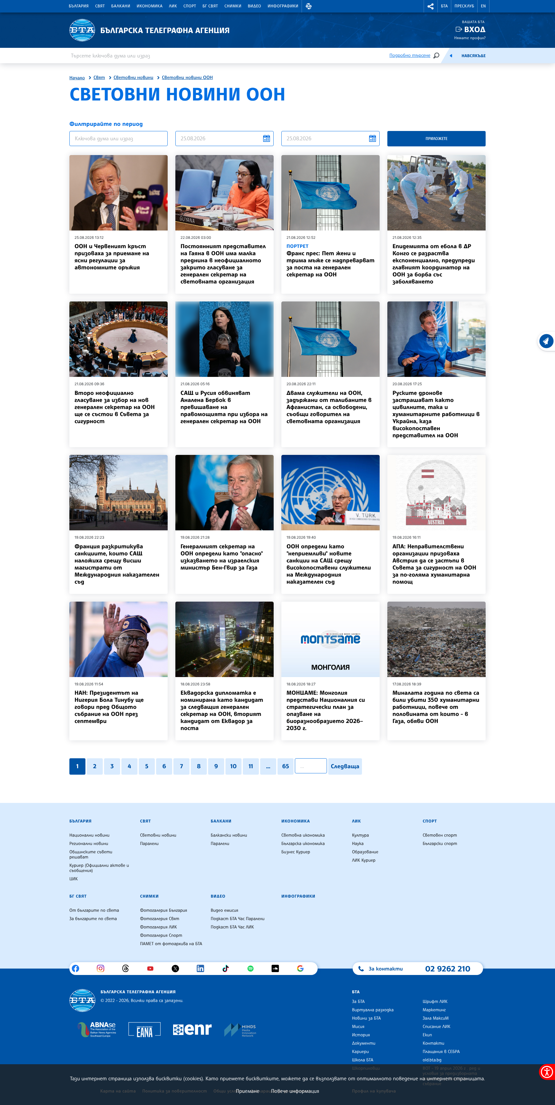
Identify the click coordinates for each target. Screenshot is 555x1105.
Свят (100, 6)
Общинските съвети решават (90, 854)
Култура (360, 835)
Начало (77, 78)
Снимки (233, 6)
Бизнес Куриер (295, 852)
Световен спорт (440, 835)
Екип (427, 1035)
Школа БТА (362, 1060)
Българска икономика (303, 843)
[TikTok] (227, 968)
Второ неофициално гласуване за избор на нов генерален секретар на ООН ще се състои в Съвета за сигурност (115, 407)
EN (483, 6)
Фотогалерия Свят (159, 918)
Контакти (433, 1043)
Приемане (247, 1091)
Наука (358, 843)
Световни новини (134, 77)
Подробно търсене (410, 55)
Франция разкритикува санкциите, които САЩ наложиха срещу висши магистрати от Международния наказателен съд (117, 564)
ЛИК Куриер (363, 860)
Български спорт (440, 843)
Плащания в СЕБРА (441, 1051)
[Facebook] (77, 968)
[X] (177, 968)
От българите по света (94, 910)
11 (251, 766)
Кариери (360, 1051)
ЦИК (73, 879)
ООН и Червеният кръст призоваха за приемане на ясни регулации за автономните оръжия (112, 257)
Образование (365, 852)
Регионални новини (88, 843)
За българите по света (93, 918)
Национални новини (89, 835)
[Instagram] (102, 968)
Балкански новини (229, 835)
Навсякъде (474, 55)
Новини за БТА (366, 1018)
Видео (254, 6)
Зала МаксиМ (436, 1018)
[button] (308, 6)
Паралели (149, 843)
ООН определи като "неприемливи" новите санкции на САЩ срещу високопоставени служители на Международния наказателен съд (328, 564)
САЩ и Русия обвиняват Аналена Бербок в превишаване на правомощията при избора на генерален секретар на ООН (224, 407)
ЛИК (173, 6)
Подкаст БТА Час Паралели (237, 918)
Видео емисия (224, 910)
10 (233, 766)
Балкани (120, 6)
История (361, 1035)
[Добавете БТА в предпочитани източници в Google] (302, 968)
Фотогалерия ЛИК (158, 927)
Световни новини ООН (187, 77)
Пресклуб (464, 6)
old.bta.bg (432, 1060)
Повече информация (295, 1091)
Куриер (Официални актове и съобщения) (99, 868)
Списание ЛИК (436, 1026)
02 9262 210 (448, 968)
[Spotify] (252, 968)
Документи (363, 1043)
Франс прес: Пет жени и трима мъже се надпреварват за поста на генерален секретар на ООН (330, 260)
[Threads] (128, 968)
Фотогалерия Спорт (161, 935)
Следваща (345, 766)
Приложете (436, 138)
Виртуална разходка (373, 1010)
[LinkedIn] (202, 968)
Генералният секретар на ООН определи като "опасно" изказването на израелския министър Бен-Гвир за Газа (222, 557)
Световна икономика (303, 835)
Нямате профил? (470, 37)
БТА (444, 6)
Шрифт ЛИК (435, 1001)
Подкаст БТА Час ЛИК (232, 927)
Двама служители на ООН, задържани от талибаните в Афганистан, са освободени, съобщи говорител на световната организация (329, 407)
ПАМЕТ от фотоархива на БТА (171, 943)
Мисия (358, 1026)
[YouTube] (152, 968)
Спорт (189, 6)
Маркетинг (434, 1010)
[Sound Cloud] (277, 968)
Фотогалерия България (163, 910)
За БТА (358, 1001)
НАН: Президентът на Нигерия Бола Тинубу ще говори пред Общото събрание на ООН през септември (109, 707)
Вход (475, 29)
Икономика (150, 6)
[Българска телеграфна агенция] (82, 1000)
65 (285, 766)
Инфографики (283, 6)
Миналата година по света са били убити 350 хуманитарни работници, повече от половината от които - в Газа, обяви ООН (435, 707)
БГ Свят (210, 6)
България (79, 6)
